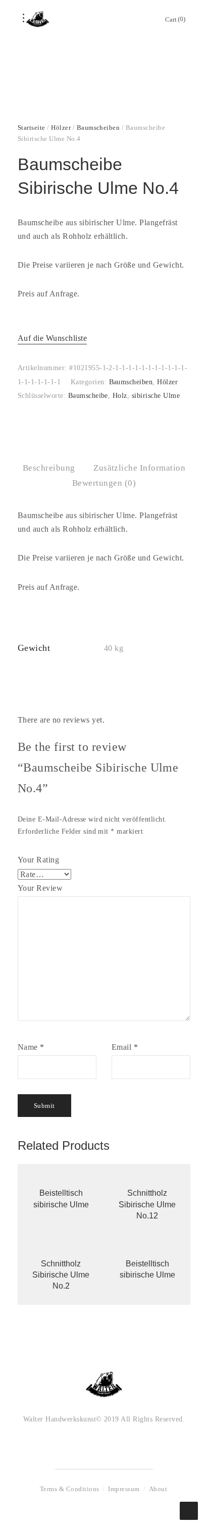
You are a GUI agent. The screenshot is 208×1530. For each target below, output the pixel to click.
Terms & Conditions (69, 1489)
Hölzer (61, 127)
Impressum (123, 1489)
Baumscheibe (88, 395)
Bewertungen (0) (104, 483)
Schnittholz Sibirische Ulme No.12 (147, 1204)
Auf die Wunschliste (52, 338)
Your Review (40, 888)
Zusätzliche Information (139, 468)
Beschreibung (49, 468)
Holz (120, 395)
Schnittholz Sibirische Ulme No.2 (60, 1275)
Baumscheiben (98, 127)
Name (31, 1047)
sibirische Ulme (156, 395)
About (158, 1489)
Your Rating (38, 859)
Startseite (31, 127)
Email (125, 1047)
